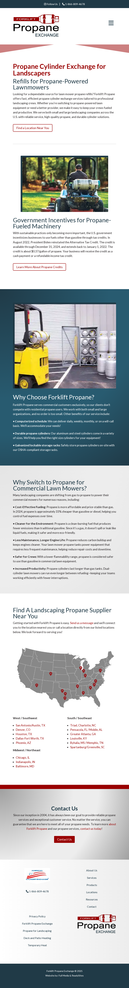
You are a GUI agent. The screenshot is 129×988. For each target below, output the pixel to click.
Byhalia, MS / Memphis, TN (86, 743)
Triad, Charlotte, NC (83, 725)
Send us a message (81, 623)
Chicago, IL (23, 757)
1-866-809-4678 (75, 4)
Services (92, 877)
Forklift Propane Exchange (37, 923)
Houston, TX (24, 734)
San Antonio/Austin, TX (30, 725)
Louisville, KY (78, 738)
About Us (91, 870)
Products (92, 884)
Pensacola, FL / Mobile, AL (86, 729)
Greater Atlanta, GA (83, 734)
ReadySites (78, 975)
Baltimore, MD (25, 766)
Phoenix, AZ (23, 743)
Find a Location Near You (32, 128)
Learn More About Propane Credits (39, 267)
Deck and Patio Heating (37, 938)
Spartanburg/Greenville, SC (87, 747)
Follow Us (52, 4)
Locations (91, 892)
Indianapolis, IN (25, 762)
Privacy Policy (37, 916)
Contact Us (64, 839)
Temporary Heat (37, 945)
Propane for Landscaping (37, 930)
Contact (91, 906)
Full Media (64, 975)
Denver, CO (23, 729)
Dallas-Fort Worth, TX (30, 738)
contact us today (90, 828)
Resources (92, 899)
